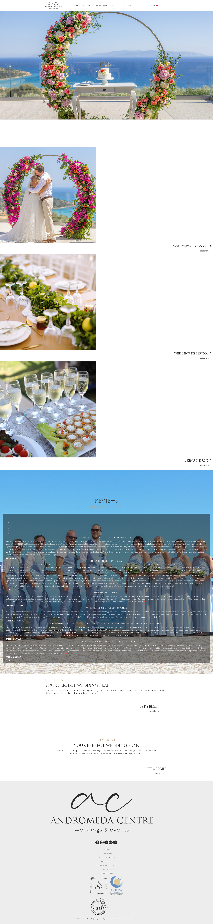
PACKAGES (116, 5)
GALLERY (127, 5)
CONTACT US (139, 5)
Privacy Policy (133, 919)
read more (205, 251)
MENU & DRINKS (101, 5)
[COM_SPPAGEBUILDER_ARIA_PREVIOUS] (7, 660)
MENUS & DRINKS (106, 857)
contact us (154, 711)
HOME (76, 5)
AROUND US (107, 861)
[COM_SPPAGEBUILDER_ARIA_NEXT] (10, 660)
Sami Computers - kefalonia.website (117, 919)
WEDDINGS (87, 5)
